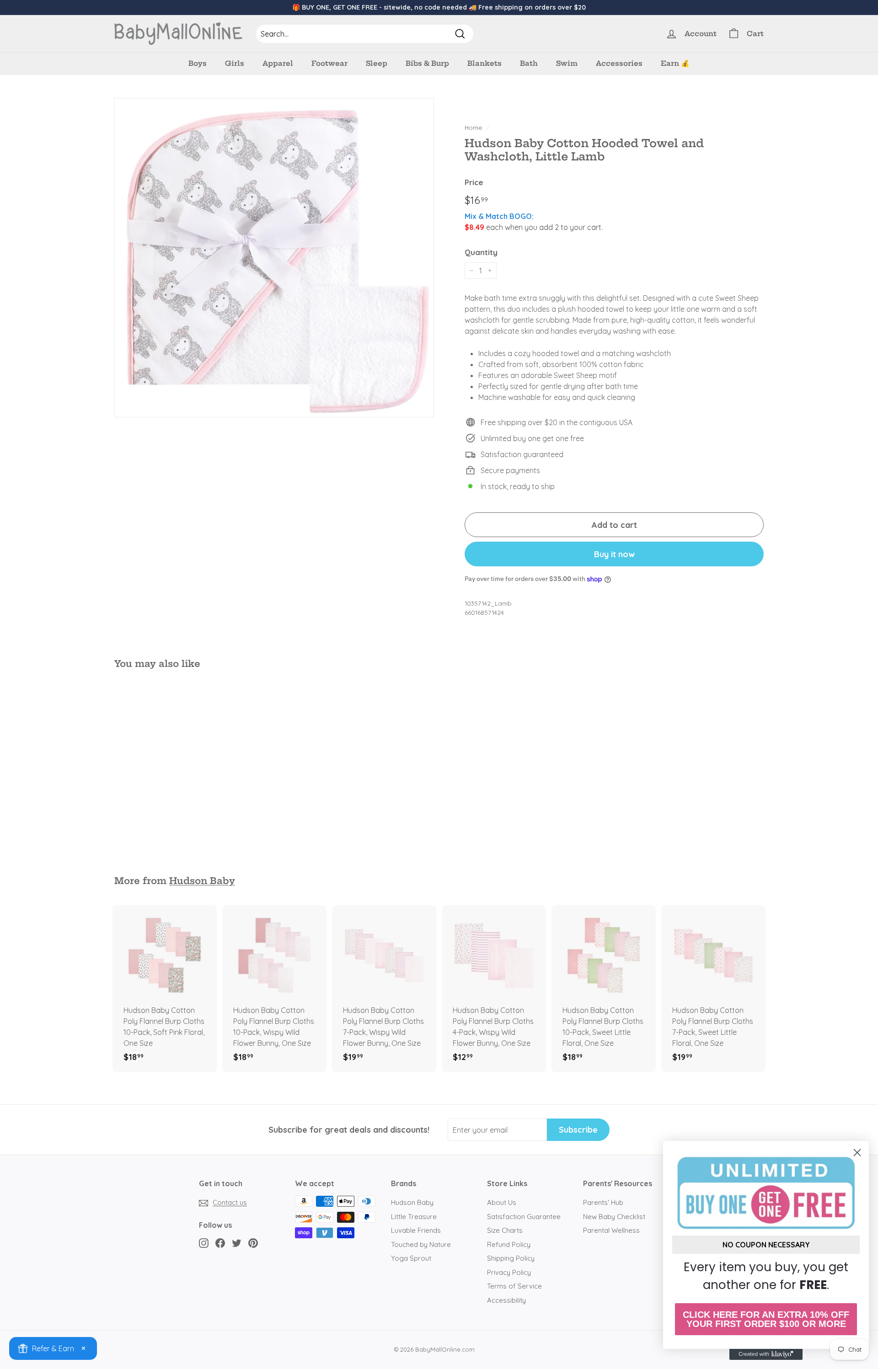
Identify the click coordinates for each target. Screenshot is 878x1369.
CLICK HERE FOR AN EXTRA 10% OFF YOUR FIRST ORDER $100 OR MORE (766, 1319)
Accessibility (506, 1300)
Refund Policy (508, 1244)
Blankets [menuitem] (484, 63)
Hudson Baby (202, 880)
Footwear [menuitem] (329, 63)
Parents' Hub (603, 1202)
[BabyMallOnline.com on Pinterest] (253, 1242)
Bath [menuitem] (529, 63)
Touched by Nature (421, 1244)
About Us (501, 1202)
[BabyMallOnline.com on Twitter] (236, 1242)
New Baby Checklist (614, 1216)
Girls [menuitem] (234, 63)
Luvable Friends (416, 1230)
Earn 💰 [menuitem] (675, 63)
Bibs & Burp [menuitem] (427, 63)
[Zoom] (274, 257)
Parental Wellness (611, 1230)
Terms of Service (514, 1286)
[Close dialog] (857, 1153)
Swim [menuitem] (567, 63)
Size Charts (505, 1230)
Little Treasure (414, 1216)
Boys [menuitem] (197, 63)
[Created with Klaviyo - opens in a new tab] (766, 1354)
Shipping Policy (511, 1258)
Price (474, 182)
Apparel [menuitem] (277, 63)
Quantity (481, 252)
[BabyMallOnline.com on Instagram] (204, 1242)
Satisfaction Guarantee (524, 1216)
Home (473, 127)
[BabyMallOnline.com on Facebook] (220, 1242)
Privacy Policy (509, 1272)
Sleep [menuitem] (376, 63)
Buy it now (614, 554)
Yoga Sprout (411, 1258)
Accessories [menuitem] (619, 63)
